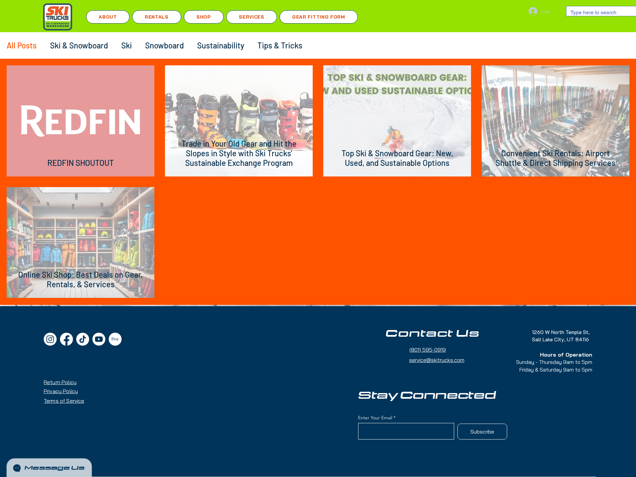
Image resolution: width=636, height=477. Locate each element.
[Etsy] (115, 339)
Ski (126, 45)
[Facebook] (66, 339)
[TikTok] (82, 339)
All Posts (22, 45)
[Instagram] (50, 339)
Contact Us (433, 334)
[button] (156, 17)
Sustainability (220, 45)
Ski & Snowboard (79, 45)
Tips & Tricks (279, 45)
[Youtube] (98, 339)
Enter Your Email (375, 417)
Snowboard (164, 45)
